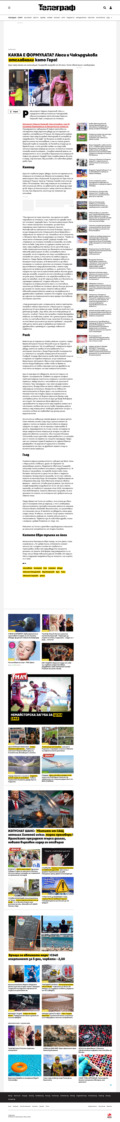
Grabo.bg (101, 1095)
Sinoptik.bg (11, 1099)
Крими (49, 18)
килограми (38, 568)
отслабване (27, 568)
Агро (63, 18)
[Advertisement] (41, 593)
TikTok (47, 1106)
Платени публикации (25, 1106)
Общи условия (27, 1116)
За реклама (15, 1106)
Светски (91, 18)
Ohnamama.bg (92, 1095)
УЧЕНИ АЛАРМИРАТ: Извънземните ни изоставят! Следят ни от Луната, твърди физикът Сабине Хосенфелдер (23, 636)
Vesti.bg (31, 1095)
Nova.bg (47, 1095)
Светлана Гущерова (30, 576)
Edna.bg (108, 1095)
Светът (36, 18)
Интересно (100, 18)
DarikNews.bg (39, 1095)
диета (42, 576)
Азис (57, 572)
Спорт (20, 18)
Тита (63, 572)
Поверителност (92, 1106)
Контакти (35, 1106)
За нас (9, 1106)
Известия (109, 1106)
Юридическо (81, 18)
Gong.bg (24, 1095)
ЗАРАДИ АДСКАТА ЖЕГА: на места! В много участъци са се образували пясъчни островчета (57, 1015)
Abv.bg (10, 1095)
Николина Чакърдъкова (31, 572)
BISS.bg (72, 1095)
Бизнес (57, 18)
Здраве (43, 18)
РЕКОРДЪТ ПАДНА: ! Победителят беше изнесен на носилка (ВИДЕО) (23, 1015)
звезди (59, 568)
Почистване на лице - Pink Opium (21, 662)
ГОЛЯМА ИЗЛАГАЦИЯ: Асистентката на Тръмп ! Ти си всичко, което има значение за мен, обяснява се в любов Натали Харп (23, 902)
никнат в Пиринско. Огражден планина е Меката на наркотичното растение (57, 749)
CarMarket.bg (64, 1095)
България (28, 18)
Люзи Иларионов (48, 572)
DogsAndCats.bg (82, 1095)
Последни (12, 18)
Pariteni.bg (55, 1095)
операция (52, 568)
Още (108, 18)
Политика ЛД (101, 1106)
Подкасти (70, 18)
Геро (45, 568)
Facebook (41, 1106)
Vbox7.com (17, 1095)
